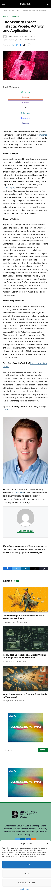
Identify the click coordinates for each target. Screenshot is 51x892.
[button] (47, 843)
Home (5, 11)
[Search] (47, 3)
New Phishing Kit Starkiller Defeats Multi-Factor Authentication (23, 617)
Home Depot (8, 187)
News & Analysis (14, 11)
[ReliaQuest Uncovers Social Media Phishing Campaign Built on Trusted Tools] (25, 638)
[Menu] (3, 3)
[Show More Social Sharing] (29, 45)
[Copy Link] (24, 45)
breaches (43, 135)
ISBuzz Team (14, 36)
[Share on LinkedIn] (13, 45)
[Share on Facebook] (20, 45)
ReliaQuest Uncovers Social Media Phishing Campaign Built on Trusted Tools (24, 656)
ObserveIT (7, 409)
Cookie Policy (24, 889)
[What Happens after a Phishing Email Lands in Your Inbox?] (25, 678)
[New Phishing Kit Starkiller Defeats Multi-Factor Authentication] (25, 599)
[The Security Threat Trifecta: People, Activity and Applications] (25, 65)
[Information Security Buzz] (25, 4)
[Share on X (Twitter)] (17, 45)
